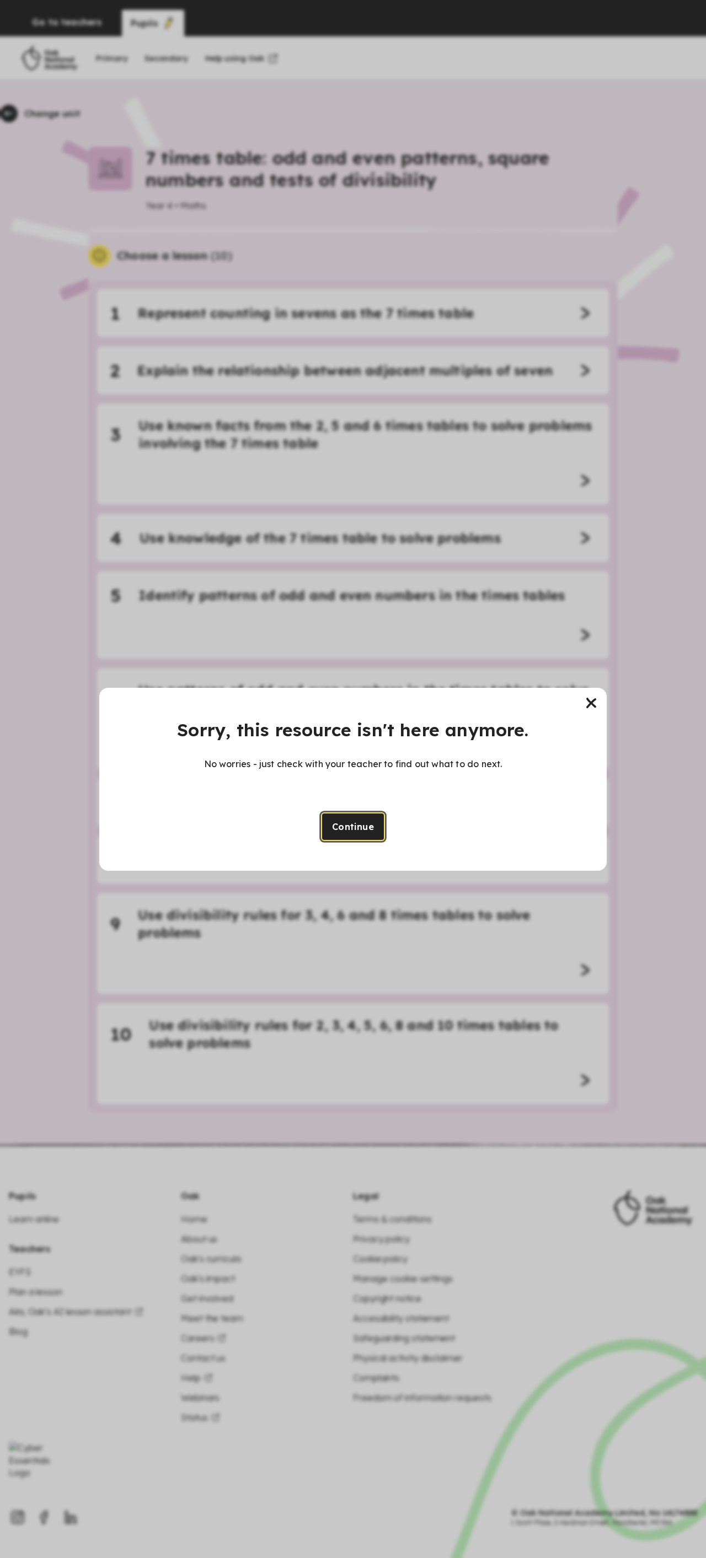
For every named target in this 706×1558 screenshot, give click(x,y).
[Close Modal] (591, 703)
